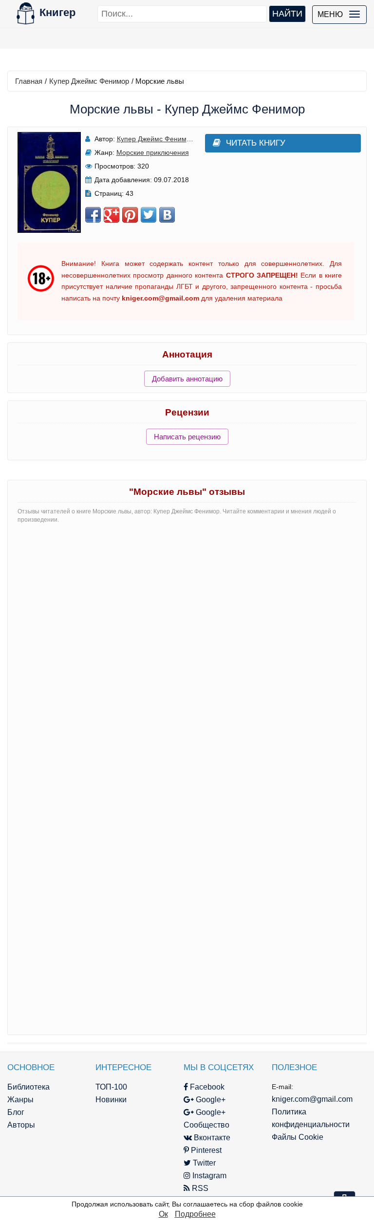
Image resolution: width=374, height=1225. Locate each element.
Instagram (208, 1175)
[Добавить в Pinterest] (130, 215)
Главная (28, 81)
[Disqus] (187, 653)
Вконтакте (211, 1137)
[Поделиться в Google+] (111, 215)
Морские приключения (152, 152)
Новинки (111, 1099)
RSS (199, 1188)
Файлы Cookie (297, 1137)
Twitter (203, 1163)
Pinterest (205, 1150)
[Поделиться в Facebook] (93, 215)
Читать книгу (255, 143)
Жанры (20, 1099)
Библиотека (28, 1087)
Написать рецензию (187, 437)
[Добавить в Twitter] (148, 215)
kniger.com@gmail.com (312, 1099)
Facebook (206, 1087)
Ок (163, 1214)
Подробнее (195, 1214)
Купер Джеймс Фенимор (89, 81)
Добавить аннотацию (187, 379)
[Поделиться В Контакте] (167, 215)
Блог (15, 1112)
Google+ (209, 1099)
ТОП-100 (111, 1087)
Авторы (21, 1125)
